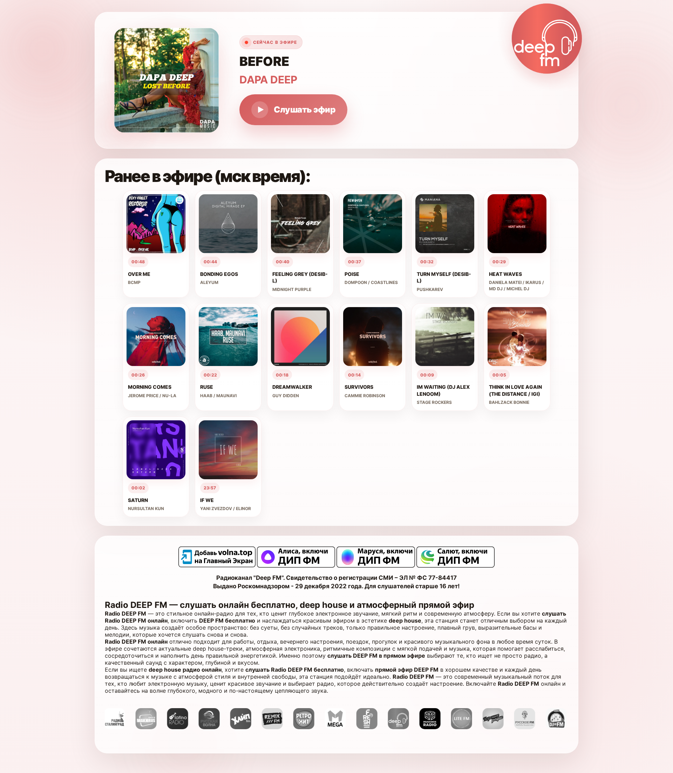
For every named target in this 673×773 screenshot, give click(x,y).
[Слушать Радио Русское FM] (497, 727)
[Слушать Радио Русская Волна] (182, 727)
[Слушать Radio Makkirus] (119, 727)
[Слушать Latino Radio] (150, 727)
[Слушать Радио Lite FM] (434, 727)
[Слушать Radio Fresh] (340, 727)
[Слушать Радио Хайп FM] (213, 727)
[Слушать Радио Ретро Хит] (276, 727)
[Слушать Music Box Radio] (403, 727)
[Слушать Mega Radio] (308, 727)
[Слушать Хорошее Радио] (466, 727)
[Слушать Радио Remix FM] (245, 727)
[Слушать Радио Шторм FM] (560, 727)
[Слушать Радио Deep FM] (371, 727)
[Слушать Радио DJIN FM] (529, 727)
